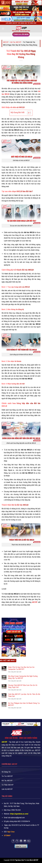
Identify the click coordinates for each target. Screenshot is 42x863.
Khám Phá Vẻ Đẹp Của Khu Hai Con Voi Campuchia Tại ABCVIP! (21, 668)
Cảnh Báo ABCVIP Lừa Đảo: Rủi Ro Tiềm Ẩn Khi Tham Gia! (24, 695)
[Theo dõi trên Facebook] (13, 841)
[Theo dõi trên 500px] (29, 841)
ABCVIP (6, 42)
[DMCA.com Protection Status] (21, 846)
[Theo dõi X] (17, 841)
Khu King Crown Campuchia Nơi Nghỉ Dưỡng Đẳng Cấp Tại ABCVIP (23, 677)
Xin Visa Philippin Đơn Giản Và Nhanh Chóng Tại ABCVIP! (24, 704)
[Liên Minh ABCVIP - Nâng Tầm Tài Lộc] (21, 28)
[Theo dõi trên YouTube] (25, 841)
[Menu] (3, 28)
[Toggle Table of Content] (28, 113)
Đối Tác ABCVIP (15, 42)
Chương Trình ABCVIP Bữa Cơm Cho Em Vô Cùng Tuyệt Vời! (22, 686)
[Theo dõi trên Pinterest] (21, 841)
